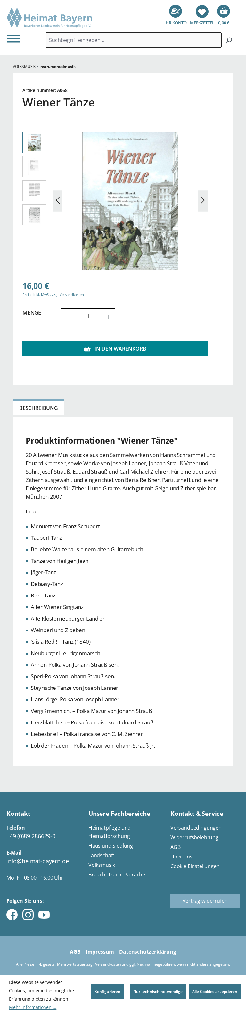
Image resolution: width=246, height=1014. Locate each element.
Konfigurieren (107, 991)
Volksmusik (101, 864)
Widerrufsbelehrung (194, 837)
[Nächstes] (203, 201)
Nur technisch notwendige (158, 991)
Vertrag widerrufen (205, 900)
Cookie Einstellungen (195, 866)
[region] (115, 201)
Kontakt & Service (196, 813)
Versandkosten (108, 964)
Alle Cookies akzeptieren (214, 991)
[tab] (38, 407)
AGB (175, 846)
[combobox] (134, 40)
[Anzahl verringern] (67, 316)
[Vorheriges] (57, 201)
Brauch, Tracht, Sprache (116, 874)
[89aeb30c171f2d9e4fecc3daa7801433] (130, 201)
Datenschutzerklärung (147, 951)
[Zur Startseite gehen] (49, 18)
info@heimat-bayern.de (37, 861)
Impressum (100, 951)
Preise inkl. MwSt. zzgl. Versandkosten (53, 294)
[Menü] (15, 38)
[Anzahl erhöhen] (109, 316)
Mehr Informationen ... (32, 1007)
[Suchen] (228, 40)
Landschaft (101, 855)
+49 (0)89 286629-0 (30, 836)
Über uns (181, 856)
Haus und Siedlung (110, 845)
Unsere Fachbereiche (119, 813)
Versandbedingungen (196, 827)
